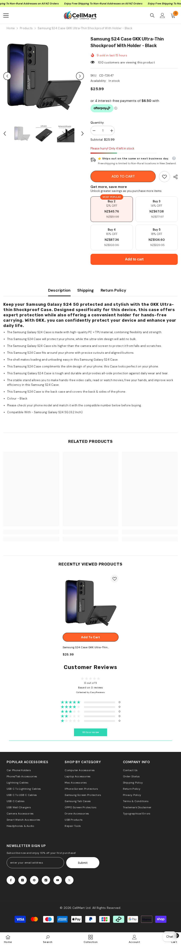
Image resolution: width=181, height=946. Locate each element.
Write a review (90, 732)
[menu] (6, 15)
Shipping (85, 290)
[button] (7, 76)
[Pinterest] (34, 880)
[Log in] (162, 15)
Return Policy (113, 290)
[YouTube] (57, 880)
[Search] (152, 15)
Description (59, 290)
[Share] (174, 177)
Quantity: (97, 122)
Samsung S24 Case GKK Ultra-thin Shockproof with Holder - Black (85, 648)
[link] (164, 176)
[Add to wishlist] (115, 579)
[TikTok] (46, 880)
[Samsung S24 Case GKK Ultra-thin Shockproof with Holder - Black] (91, 603)
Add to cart (123, 176)
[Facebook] (11, 880)
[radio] (111, 209)
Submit (83, 863)
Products (26, 28)
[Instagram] (22, 880)
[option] (43, 76)
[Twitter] (69, 880)
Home (11, 28)
